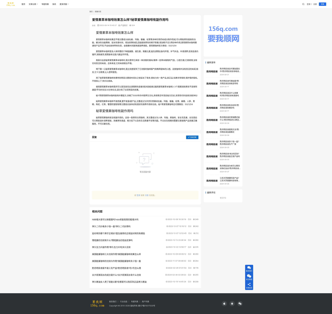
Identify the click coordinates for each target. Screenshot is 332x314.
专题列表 (45, 4)
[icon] (224, 303)
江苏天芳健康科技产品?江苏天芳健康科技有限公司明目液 (230, 180)
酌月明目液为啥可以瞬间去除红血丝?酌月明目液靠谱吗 (230, 168)
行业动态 (123, 301)
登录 (308, 4)
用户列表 (145, 301)
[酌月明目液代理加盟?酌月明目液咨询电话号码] (212, 84)
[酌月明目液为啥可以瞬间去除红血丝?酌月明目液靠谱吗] (212, 168)
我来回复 (193, 137)
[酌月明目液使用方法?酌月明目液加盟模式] (212, 132)
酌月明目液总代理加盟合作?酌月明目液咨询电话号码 (230, 71)
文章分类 (32, 4)
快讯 (54, 4)
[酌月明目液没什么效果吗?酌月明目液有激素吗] (212, 96)
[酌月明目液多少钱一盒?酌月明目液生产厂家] (212, 144)
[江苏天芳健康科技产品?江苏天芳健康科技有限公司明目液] (212, 181)
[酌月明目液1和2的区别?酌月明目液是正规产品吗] (212, 156)
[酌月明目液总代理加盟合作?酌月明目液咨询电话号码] (212, 71)
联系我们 (112, 301)
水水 (93, 25)
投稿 (322, 4)
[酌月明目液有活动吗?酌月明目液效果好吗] (212, 108)
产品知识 (124, 25)
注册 (315, 4)
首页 (23, 4)
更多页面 (63, 4)
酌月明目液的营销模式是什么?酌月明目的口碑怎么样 (230, 119)
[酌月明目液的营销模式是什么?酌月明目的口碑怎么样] (212, 120)
